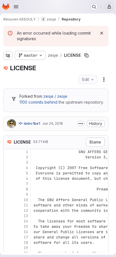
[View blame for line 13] (8, 216)
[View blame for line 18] (8, 242)
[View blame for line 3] (8, 162)
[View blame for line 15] (8, 226)
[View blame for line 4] (8, 167)
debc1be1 (31, 123)
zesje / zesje (55, 96)
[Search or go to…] (94, 6)
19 (26, 247)
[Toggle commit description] (80, 123)
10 (26, 199)
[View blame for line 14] (8, 221)
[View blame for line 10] (8, 200)
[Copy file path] (86, 55)
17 (26, 237)
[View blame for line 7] (8, 184)
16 (26, 231)
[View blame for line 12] (8, 210)
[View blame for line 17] (8, 237)
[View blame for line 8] (8, 189)
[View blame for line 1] (8, 151)
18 (26, 242)
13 (26, 215)
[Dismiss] (101, 33)
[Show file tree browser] (7, 55)
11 (26, 205)
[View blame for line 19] (8, 248)
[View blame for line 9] (8, 194)
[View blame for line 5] (8, 173)
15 (26, 226)
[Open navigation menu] (16, 6)
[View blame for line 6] (8, 178)
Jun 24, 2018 (52, 123)
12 (26, 210)
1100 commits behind (38, 102)
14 (26, 221)
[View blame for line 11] (8, 205)
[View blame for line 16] (8, 232)
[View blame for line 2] (8, 157)
